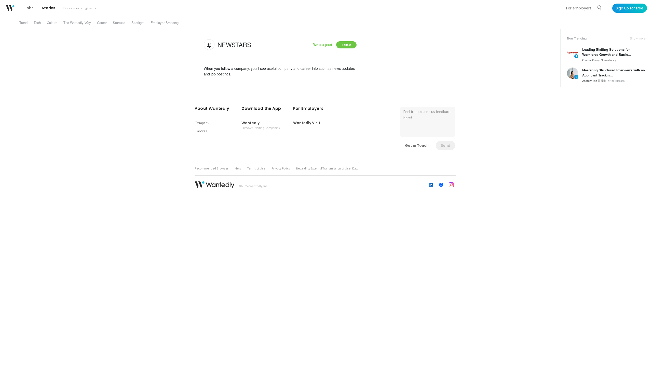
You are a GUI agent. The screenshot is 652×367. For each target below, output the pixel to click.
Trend (23, 22)
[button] (212, 109)
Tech (37, 22)
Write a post (322, 44)
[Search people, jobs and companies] (599, 8)
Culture (52, 22)
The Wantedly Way (77, 22)
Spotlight (137, 22)
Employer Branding (165, 22)
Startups (119, 22)
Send (445, 145)
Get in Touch (417, 145)
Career (102, 22)
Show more (638, 38)
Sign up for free (629, 8)
